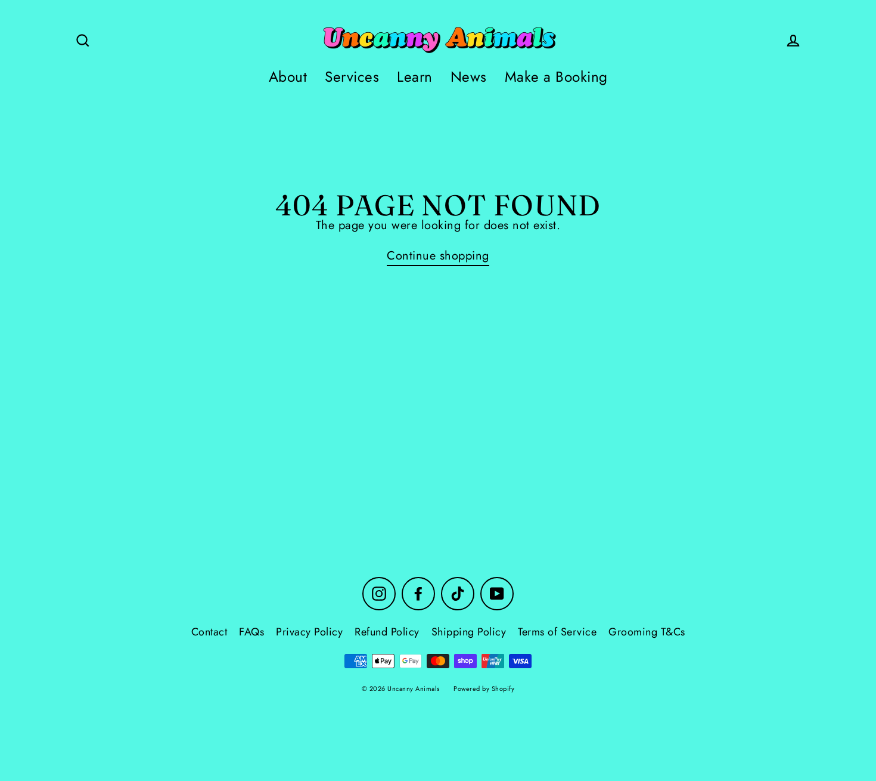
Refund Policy (387, 632)
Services (352, 76)
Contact (209, 632)
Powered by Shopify (483, 688)
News (469, 76)
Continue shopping (438, 256)
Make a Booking (556, 76)
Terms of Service (557, 632)
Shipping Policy (469, 632)
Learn (415, 76)
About (288, 76)
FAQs (251, 632)
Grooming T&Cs (646, 632)
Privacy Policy (309, 632)
